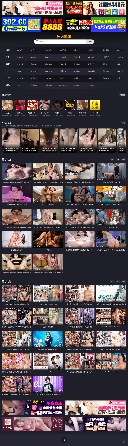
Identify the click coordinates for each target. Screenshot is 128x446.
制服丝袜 (77, 64)
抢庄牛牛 (120, 50)
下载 (123, 123)
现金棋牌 (105, 50)
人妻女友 (48, 78)
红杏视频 (77, 85)
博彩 (8, 50)
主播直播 (105, 57)
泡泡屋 (91, 85)
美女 (112, 160)
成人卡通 (48, 64)
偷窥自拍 (20, 71)
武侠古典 (63, 78)
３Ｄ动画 (63, 57)
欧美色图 (48, 71)
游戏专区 (63, 50)
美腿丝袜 (77, 71)
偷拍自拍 (34, 64)
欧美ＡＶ (48, 57)
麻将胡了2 (77, 50)
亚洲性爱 (20, 64)
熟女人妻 (77, 57)
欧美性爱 (63, 64)
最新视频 (7, 159)
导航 (8, 85)
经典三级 (91, 64)
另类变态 (120, 64)
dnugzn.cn (64, 36)
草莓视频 (48, 85)
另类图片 (120, 71)
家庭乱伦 (34, 78)
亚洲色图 (34, 71)
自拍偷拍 (34, 57)
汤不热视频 (63, 85)
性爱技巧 (120, 78)
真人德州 (34, 50)
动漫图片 (63, 71)
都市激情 (20, 78)
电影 (8, 64)
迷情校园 (77, 78)
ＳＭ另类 (120, 57)
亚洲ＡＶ (20, 57)
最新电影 (7, 281)
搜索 (90, 41)
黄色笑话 (105, 78)
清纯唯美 (91, 71)
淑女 (117, 282)
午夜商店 (34, 85)
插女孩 (20, 85)
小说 (8, 78)
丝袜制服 (91, 57)
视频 (8, 57)
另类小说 (91, 78)
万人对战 (48, 50)
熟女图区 (105, 71)
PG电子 (20, 50)
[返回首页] (123, 441)
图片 (8, 71)
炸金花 (91, 50)
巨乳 (117, 160)
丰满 (112, 282)
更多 (123, 160)
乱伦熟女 (105, 64)
